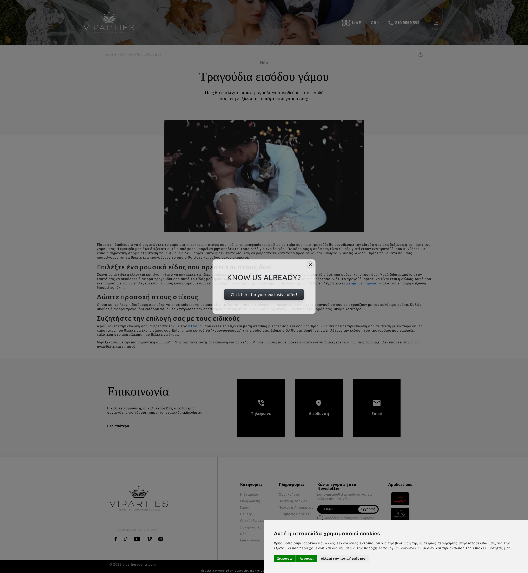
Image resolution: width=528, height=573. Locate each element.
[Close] (310, 265)
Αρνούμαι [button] (307, 558)
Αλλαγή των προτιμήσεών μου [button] (343, 558)
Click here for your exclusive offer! (264, 294)
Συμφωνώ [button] (284, 558)
